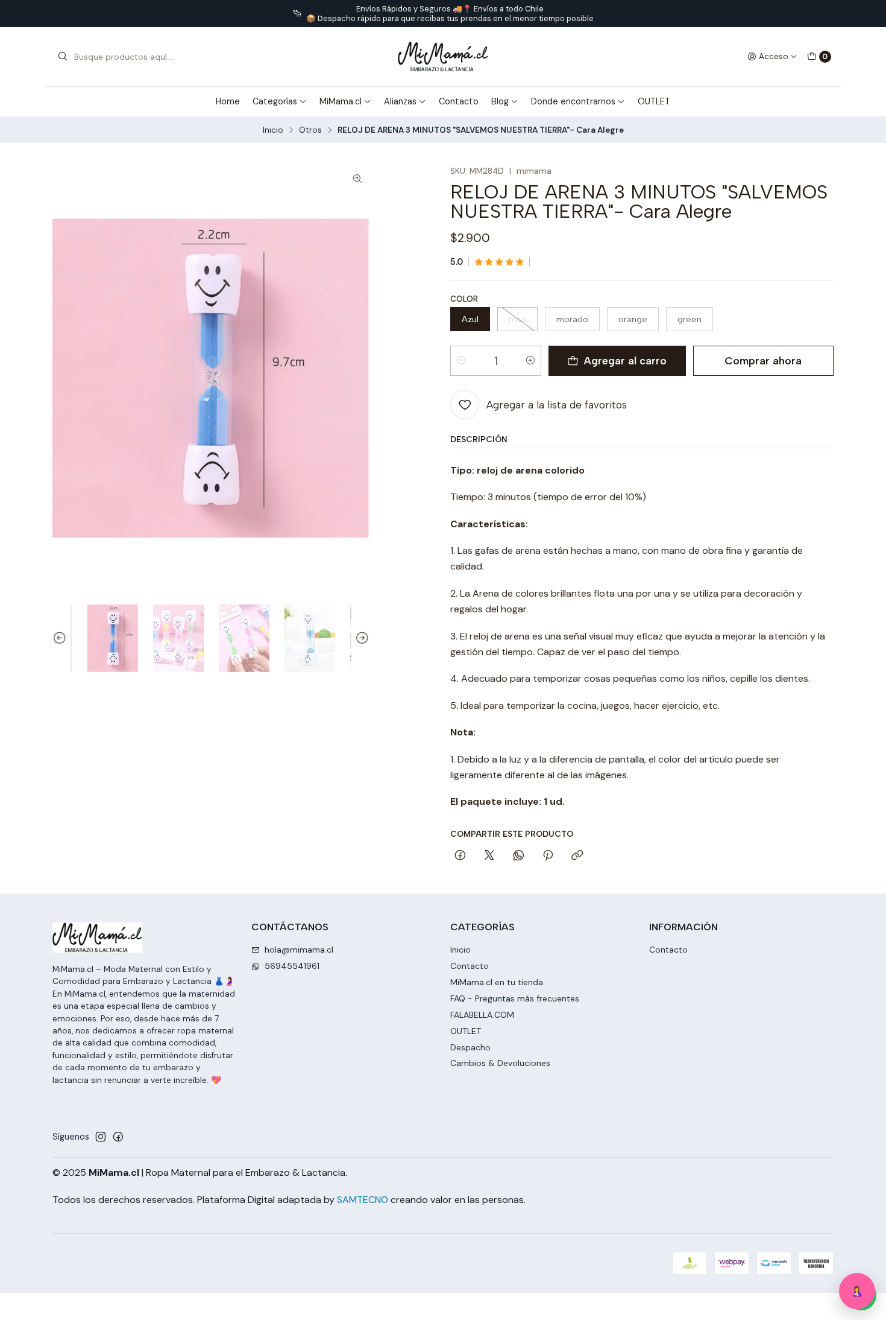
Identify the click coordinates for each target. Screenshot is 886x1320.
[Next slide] (360, 638)
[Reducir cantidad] (461, 360)
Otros (310, 130)
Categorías (275, 101)
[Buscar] (62, 57)
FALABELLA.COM (482, 1014)
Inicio (273, 130)
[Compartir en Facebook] (460, 856)
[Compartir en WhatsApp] (519, 856)
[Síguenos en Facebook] (118, 1137)
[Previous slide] (61, 638)
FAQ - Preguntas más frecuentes (514, 998)
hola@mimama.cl (299, 949)
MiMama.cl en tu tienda (496, 982)
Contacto (459, 101)
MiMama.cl (340, 101)
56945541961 (292, 965)
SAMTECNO (362, 1199)
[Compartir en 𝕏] (489, 856)
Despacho (470, 1047)
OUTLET (654, 101)
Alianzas (400, 101)
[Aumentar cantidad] (530, 360)
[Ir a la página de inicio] (443, 57)
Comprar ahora (763, 360)
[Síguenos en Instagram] (101, 1137)
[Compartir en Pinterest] (548, 856)
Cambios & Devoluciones (500, 1063)
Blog (500, 101)
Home (228, 101)
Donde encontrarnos (573, 101)
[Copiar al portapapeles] (577, 856)
